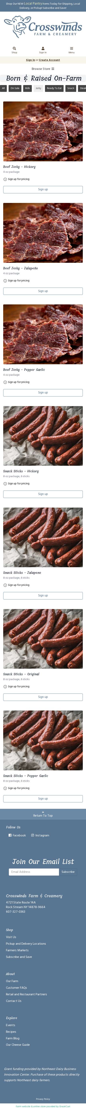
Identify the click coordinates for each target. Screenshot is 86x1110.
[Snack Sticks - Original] (43, 639)
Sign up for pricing (18, 179)
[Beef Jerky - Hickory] (43, 131)
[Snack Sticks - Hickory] (43, 436)
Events (10, 1025)
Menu (72, 53)
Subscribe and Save (19, 957)
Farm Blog (12, 1038)
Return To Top (43, 815)
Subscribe (68, 872)
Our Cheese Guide (18, 1045)
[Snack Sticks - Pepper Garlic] (43, 740)
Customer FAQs (16, 988)
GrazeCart (64, 1107)
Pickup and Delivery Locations (26, 943)
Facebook (19, 835)
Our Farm (12, 981)
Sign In (43, 53)
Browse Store (41, 69)
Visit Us (11, 937)
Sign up (43, 189)
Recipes (11, 1032)
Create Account (49, 60)
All (3, 88)
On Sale (15, 88)
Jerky (38, 88)
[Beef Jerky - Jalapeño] (43, 233)
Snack (70, 88)
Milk (27, 88)
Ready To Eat (54, 88)
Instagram (42, 835)
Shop (14, 53)
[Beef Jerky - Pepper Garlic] (43, 334)
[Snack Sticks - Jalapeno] (43, 537)
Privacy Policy (43, 1099)
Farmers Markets (17, 950)
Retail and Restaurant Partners (26, 994)
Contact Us (13, 1001)
